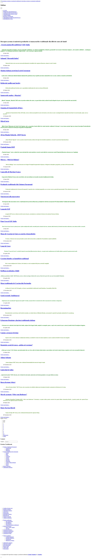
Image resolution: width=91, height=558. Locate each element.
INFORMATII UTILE (8, 18)
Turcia (7, 465)
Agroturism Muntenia (7, 532)
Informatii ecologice (7, 514)
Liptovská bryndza (7, 370)
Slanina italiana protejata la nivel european (15, 70)
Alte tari (7, 528)
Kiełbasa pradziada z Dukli (10, 271)
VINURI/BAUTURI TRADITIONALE (11, 17)
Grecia (7, 463)
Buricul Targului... (7, 466)
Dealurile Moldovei (10, 538)
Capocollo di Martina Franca (11, 172)
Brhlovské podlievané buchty (10, 83)
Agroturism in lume (7, 533)
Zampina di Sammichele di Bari (12, 108)
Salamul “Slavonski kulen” (10, 58)
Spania (7, 453)
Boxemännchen (6, 308)
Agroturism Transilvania (8, 531)
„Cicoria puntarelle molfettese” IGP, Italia (15, 45)
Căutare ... (3, 441)
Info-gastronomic (6, 545)
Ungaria (7, 459)
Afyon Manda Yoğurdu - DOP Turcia (13, 135)
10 (3, 434)
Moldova (8, 449)
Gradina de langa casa (7, 508)
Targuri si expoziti (7, 516)
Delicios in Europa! (7, 526)
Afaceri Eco (5, 511)
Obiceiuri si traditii (7, 544)
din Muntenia (8, 523)
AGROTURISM (6, 15)
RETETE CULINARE (8, 16)
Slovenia (8, 460)
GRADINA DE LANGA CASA (10, 14)
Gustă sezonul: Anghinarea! (10, 295)
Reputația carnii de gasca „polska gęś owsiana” (17, 345)
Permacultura (6, 513)
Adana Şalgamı (6, 357)
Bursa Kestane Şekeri (8, 382)
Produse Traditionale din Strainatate (10, 451)
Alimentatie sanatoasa (7, 467)
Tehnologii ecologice (7, 510)
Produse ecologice (7, 509)
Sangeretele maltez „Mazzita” (11, 95)
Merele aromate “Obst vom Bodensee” (14, 394)
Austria (7, 457)
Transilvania (8, 448)
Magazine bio (6, 515)
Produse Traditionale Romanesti (10, 446)
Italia (7, 454)
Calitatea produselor (7, 517)
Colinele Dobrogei (10, 536)
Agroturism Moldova (7, 529)
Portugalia (8, 461)
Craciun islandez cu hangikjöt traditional (15, 258)
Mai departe (5, 435)
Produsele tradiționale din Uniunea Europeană (16, 184)
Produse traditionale (7, 520)
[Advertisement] (40, 30)
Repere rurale (6, 546)
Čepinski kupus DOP (8, 147)
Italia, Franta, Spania (10, 527)
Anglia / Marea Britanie (11, 462)
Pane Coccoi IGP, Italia (9, 221)
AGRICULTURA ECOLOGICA (10, 12)
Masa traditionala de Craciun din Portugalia (16, 283)
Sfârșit (4, 436)
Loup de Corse (6, 246)
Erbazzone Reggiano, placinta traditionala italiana (18, 320)
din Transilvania (9, 521)
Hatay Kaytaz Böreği (8, 408)
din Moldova (8, 522)
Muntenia (8, 450)
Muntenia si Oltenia (10, 540)
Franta (7, 455)
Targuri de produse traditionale (12, 525)
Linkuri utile (5, 547)
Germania (8, 456)
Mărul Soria (5, 121)
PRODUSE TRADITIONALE (10, 11)
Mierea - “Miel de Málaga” (10, 159)
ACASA (5, 10)
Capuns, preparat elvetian (9, 333)
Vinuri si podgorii (7, 535)
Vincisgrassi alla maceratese (10, 196)
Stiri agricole (6, 548)
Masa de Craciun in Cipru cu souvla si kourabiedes (18, 234)
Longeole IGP (5, 209)
